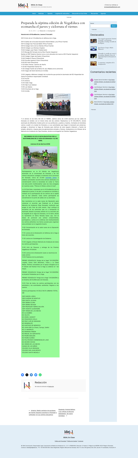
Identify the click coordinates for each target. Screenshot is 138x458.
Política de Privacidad (60, 441)
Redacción (42, 30)
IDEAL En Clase (36, 5)
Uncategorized (51, 30)
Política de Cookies (72, 441)
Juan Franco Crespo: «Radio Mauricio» (105, 48)
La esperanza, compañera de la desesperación (106, 63)
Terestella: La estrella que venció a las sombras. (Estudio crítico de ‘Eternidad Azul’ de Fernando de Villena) (107, 56)
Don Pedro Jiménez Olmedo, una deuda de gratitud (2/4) (104, 82)
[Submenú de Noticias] (45, 13)
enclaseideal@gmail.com (112, 7)
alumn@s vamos (51, 177)
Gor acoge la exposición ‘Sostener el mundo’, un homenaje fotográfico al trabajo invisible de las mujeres (107, 41)
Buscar (92, 23)
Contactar (80, 441)
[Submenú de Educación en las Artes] (89, 13)
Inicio (34, 13)
